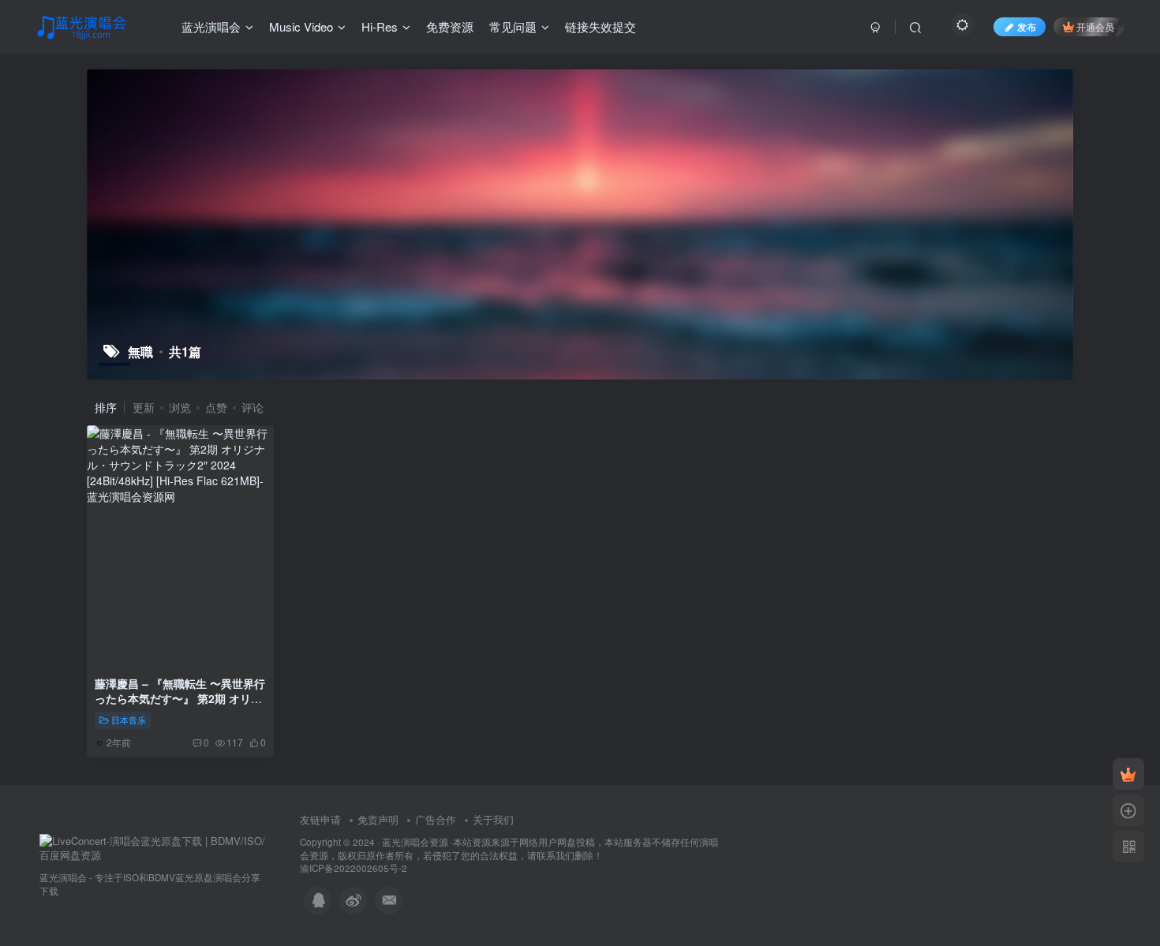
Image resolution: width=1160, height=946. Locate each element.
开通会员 (1095, 26)
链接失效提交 (600, 26)
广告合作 (435, 819)
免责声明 (378, 819)
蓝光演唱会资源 (415, 842)
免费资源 (449, 26)
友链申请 (320, 819)
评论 (252, 407)
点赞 (216, 407)
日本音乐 (128, 719)
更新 (144, 407)
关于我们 (493, 819)
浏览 (180, 407)
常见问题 (513, 26)
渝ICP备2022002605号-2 (353, 868)
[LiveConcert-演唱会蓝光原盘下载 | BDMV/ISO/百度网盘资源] (153, 846)
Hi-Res (379, 26)
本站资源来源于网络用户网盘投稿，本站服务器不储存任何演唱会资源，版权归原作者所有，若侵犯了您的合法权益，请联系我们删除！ (509, 849)
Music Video (301, 26)
